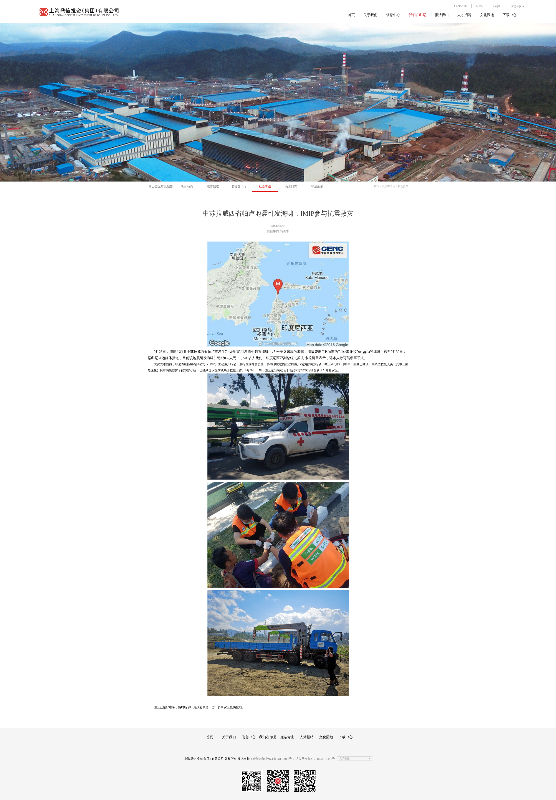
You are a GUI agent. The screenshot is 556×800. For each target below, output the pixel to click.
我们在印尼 (417, 15)
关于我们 (370, 15)
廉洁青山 (442, 15)
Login (497, 6)
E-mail (480, 6)
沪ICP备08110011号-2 (280, 758)
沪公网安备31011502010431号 (315, 758)
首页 (351, 15)
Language (516, 6)
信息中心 (393, 15)
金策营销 (259, 758)
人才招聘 (464, 15)
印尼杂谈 (317, 186)
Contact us (460, 6)
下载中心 (509, 15)
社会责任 (265, 186)
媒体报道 (213, 186)
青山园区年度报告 (161, 186)
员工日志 (291, 186)
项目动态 (187, 186)
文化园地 (487, 15)
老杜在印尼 (239, 186)
